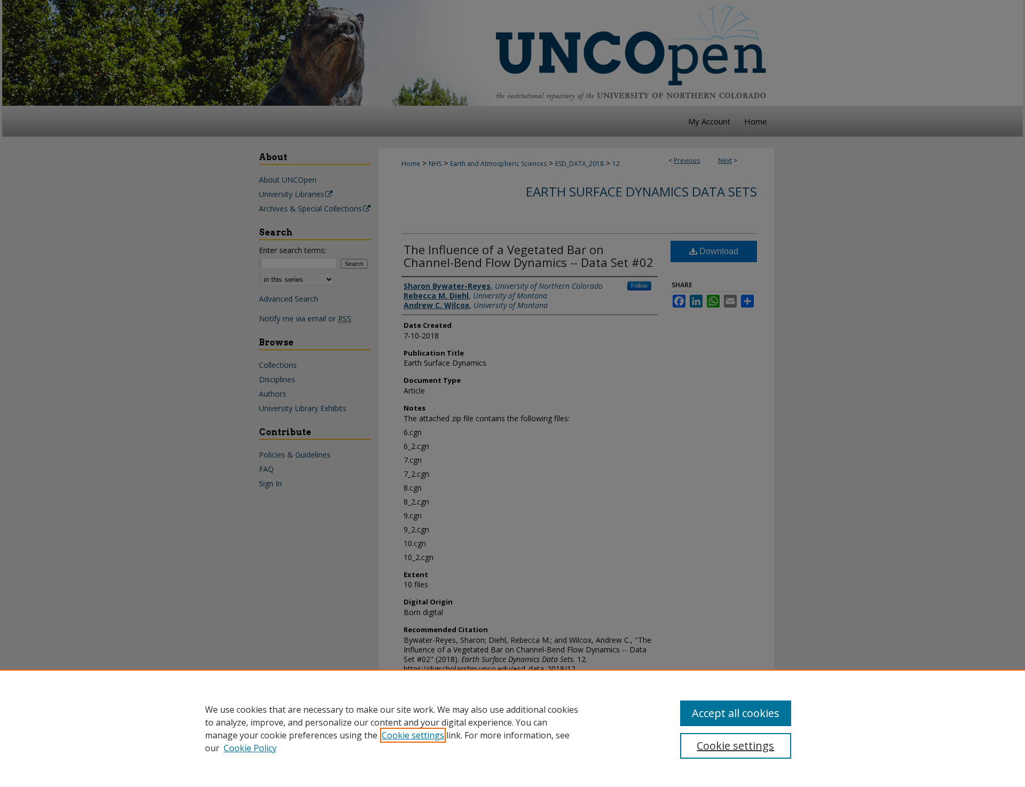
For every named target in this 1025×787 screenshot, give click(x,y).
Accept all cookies (735, 713)
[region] (512, 728)
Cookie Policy (250, 748)
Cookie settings (413, 735)
